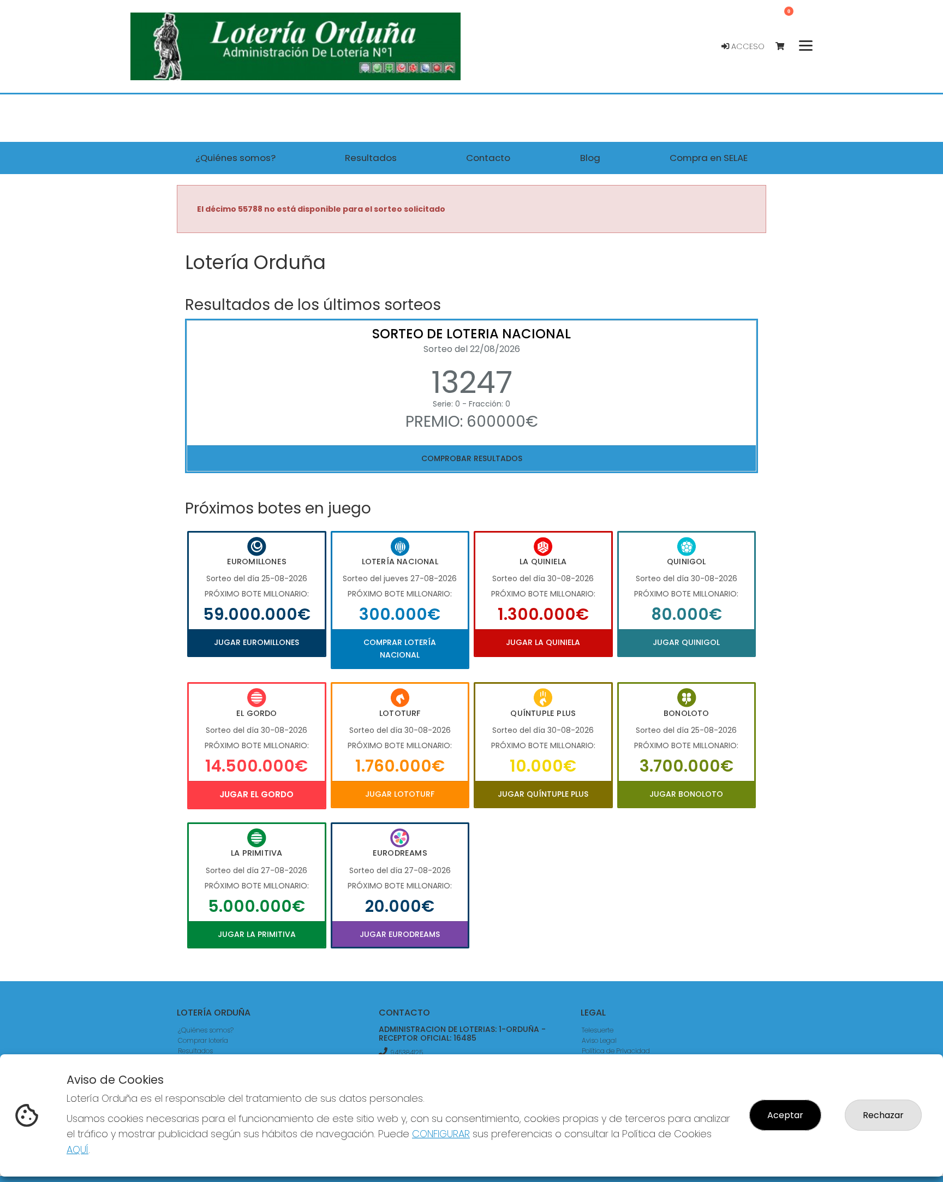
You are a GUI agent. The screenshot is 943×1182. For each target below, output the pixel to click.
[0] (785, 46)
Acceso (747, 46)
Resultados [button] (371, 157)
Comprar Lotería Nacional (399, 648)
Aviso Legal (599, 1040)
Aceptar (785, 1115)
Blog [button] (590, 157)
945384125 (406, 1052)
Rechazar (883, 1115)
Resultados (195, 1050)
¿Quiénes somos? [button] (235, 157)
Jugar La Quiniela (543, 642)
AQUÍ (77, 1149)
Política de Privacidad (616, 1050)
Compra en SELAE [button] (709, 157)
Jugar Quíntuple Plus (543, 794)
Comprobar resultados (471, 458)
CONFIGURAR (441, 1134)
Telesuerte (597, 1030)
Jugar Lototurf (399, 794)
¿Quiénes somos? (206, 1030)
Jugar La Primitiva (257, 934)
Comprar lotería (203, 1040)
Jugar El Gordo (256, 794)
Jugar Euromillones (256, 642)
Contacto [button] (488, 157)
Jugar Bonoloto (686, 794)
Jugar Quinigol (686, 642)
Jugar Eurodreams (400, 934)
